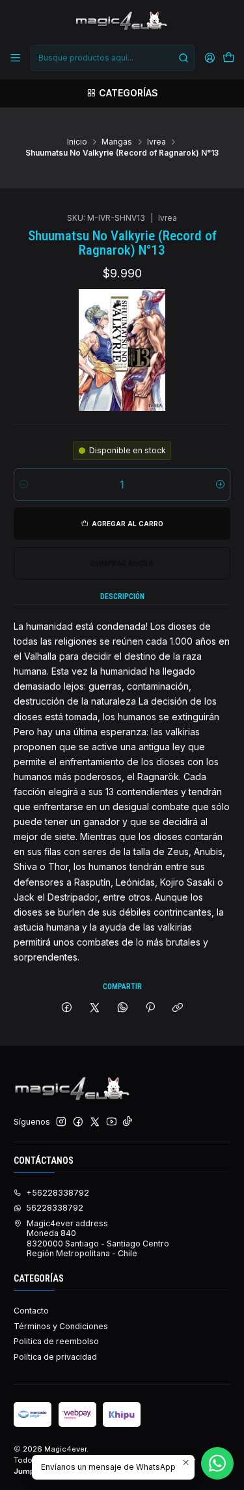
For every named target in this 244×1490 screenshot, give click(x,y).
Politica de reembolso (56, 1341)
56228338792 (54, 1208)
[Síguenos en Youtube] (111, 1122)
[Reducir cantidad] (23, 484)
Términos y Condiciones (61, 1326)
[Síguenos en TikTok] (127, 1122)
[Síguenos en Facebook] (78, 1122)
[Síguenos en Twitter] (95, 1122)
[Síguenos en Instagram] (61, 1122)
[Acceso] (209, 58)
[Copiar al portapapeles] (178, 1008)
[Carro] (228, 58)
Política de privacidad (55, 1357)
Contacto (31, 1310)
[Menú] (15, 58)
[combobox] (112, 58)
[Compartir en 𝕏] (95, 1008)
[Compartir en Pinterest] (150, 1008)
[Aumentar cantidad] (220, 484)
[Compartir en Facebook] (67, 1008)
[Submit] (183, 58)
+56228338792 (57, 1193)
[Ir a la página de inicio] (122, 21)
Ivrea (156, 142)
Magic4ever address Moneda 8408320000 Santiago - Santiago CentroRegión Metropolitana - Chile (98, 1238)
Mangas (117, 142)
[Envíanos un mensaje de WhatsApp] (217, 1463)
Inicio (77, 142)
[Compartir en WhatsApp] (122, 1008)
